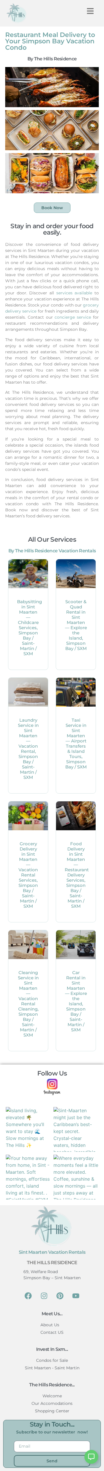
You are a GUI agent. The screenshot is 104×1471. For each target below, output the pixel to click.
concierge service (73, 317)
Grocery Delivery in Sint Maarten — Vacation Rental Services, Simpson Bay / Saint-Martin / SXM (28, 875)
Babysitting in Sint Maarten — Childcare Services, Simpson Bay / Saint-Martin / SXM (29, 627)
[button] (90, 11)
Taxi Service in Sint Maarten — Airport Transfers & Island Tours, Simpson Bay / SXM (76, 743)
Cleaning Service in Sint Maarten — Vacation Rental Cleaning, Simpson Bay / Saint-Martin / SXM (28, 1004)
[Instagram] (44, 1295)
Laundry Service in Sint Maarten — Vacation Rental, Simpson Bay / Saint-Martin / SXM (28, 748)
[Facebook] (28, 1295)
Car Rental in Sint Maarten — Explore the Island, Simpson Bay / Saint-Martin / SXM (76, 1001)
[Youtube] (76, 1295)
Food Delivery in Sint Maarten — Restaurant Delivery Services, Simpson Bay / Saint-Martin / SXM (77, 875)
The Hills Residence (52, 1262)
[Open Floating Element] (91, 1457)
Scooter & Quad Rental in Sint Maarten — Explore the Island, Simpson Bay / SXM (76, 625)
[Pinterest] (60, 1295)
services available (74, 293)
